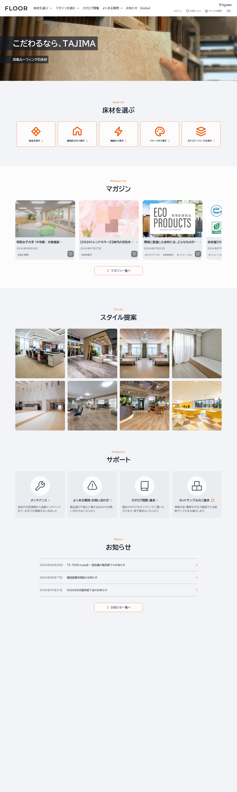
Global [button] (145, 8)
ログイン (178, 11)
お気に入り (195, 11)
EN (229, 11)
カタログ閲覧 (91, 8)
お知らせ (131, 8)
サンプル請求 (215, 11)
